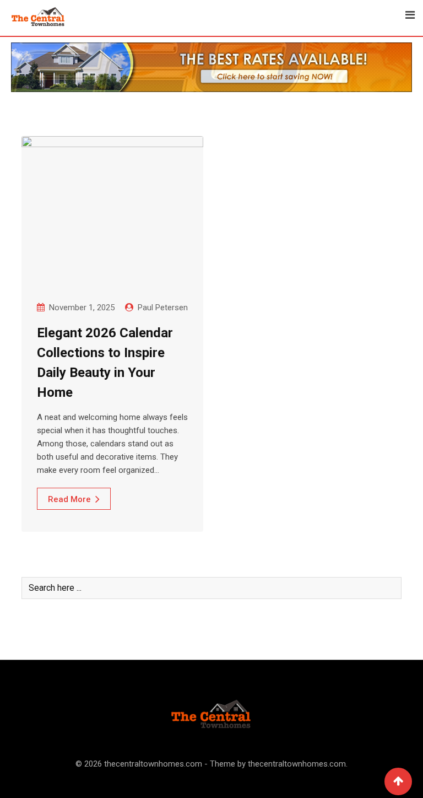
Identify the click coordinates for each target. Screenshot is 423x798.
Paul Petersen (163, 307)
